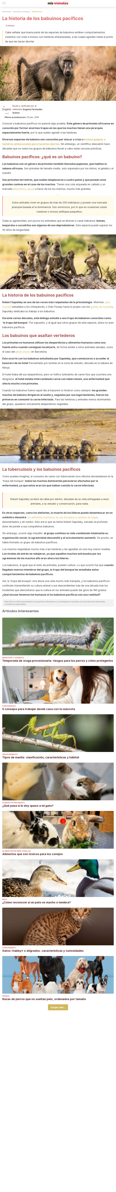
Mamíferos (37, 12)
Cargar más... (58, 1007)
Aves (4, 899)
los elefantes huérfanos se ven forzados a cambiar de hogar (63, 517)
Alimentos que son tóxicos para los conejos (32, 854)
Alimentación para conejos (16, 851)
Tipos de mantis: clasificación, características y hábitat (40, 757)
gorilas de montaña (102, 306)
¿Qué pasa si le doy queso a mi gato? (27, 805)
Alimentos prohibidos (13, 803)
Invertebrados (10, 754)
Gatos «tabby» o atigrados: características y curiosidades (43, 950)
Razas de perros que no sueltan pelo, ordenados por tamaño (44, 999)
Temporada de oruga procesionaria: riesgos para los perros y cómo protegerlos (57, 660)
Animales (6, 12)
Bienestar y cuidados (13, 658)
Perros (5, 996)
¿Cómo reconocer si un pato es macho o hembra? (36, 902)
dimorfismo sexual (24, 188)
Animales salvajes (21, 12)
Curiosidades (9, 706)
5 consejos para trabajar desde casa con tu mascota (38, 709)
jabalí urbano (23, 351)
